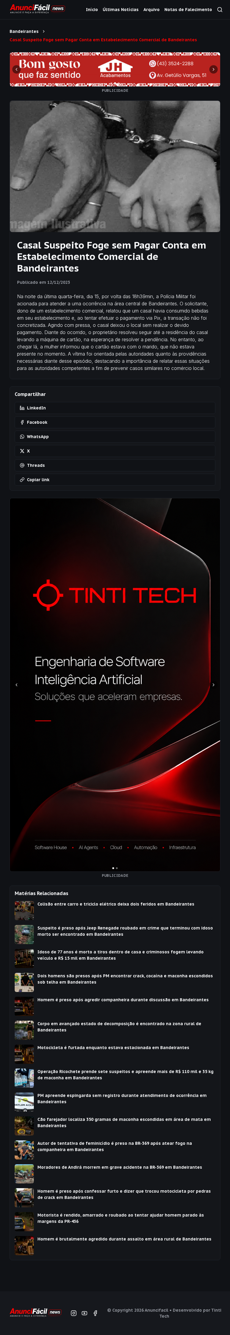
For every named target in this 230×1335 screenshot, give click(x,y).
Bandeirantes (24, 31)
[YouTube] (84, 1313)
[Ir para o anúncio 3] (118, 83)
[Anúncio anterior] (16, 69)
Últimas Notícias (121, 9)
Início (92, 9)
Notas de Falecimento (188, 9)
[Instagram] (74, 1313)
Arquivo (151, 9)
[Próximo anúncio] (213, 69)
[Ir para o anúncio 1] (111, 83)
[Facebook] (95, 1313)
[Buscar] (220, 10)
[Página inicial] (35, 1313)
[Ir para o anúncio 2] (115, 83)
